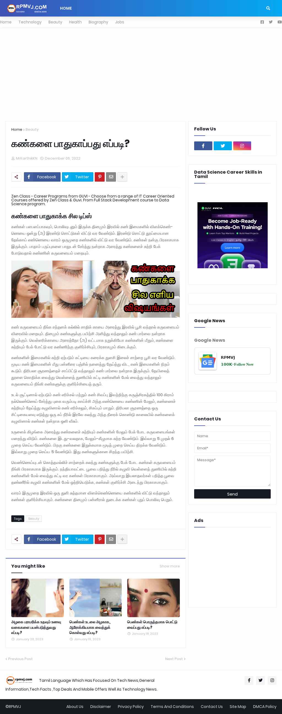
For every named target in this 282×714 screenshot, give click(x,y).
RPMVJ (15, 706)
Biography (98, 22)
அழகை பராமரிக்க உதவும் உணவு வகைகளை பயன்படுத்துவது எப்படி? (36, 627)
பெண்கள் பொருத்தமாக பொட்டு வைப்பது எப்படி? (152, 624)
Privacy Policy (131, 706)
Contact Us (212, 706)
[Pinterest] (100, 177)
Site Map (238, 706)
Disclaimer (100, 706)
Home (6, 22)
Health (75, 22)
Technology (30, 22)
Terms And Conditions (172, 706)
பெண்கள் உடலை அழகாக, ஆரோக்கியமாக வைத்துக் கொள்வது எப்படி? (89, 627)
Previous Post (20, 658)
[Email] (111, 177)
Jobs (119, 22)
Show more (170, 566)
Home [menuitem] (66, 8)
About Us (74, 706)
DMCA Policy (264, 706)
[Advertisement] (141, 74)
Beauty (55, 22)
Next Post (174, 658)
